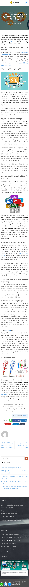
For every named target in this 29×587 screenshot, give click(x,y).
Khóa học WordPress (7, 549)
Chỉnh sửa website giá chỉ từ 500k (11, 467)
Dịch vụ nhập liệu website (8, 546)
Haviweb (13, 42)
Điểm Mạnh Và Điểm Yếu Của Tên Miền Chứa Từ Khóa (22, 445)
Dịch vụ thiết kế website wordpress (11, 537)
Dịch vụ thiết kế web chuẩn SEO (10, 540)
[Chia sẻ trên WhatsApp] (10, 420)
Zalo (26, 253)
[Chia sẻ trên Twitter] (23, 420)
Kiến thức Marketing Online (14, 12)
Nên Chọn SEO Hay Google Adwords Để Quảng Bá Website (7, 445)
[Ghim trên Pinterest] (7, 424)
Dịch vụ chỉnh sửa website (8, 543)
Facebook (21, 253)
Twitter (3, 255)
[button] (2, 3)
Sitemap (8, 330)
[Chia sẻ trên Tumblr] (22, 424)
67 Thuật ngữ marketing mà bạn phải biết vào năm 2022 (13, 472)
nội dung (4, 394)
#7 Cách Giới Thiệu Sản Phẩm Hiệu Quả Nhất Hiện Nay (14, 477)
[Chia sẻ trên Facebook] (16, 420)
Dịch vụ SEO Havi (6, 552)
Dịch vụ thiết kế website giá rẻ (10, 534)
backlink (22, 310)
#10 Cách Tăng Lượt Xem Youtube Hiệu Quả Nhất (14, 482)
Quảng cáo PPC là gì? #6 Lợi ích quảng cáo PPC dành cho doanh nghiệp (14, 488)
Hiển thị (25, 415)
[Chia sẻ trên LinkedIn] (15, 424)
